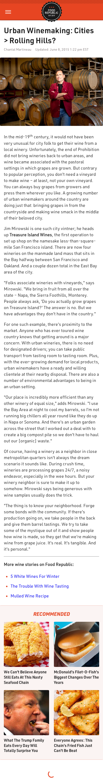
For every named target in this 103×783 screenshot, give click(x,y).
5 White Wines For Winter (35, 576)
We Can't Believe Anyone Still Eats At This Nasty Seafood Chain (25, 677)
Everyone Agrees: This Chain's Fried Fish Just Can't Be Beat (73, 745)
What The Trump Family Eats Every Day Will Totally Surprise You (24, 745)
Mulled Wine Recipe (30, 595)
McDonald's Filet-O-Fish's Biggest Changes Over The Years (76, 677)
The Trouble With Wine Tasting (40, 586)
